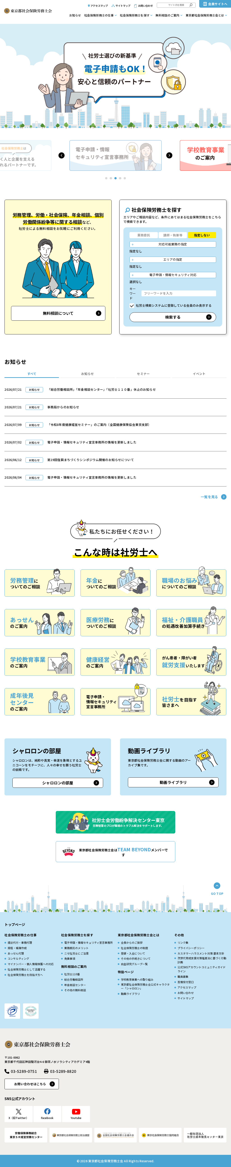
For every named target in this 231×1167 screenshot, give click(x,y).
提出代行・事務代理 (20, 942)
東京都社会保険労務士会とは (205, 15)
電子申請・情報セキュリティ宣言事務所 (88, 942)
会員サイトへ (217, 4)
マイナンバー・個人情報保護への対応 (31, 964)
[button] (61, 155)
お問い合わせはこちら (30, 1084)
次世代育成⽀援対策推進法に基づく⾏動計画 (202, 960)
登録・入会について (133, 953)
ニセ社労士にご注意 (76, 953)
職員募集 (183, 976)
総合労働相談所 (73, 979)
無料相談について (58, 313)
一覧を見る (209, 496)
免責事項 (69, 958)
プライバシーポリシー (191, 948)
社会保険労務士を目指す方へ (25, 975)
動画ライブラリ (173, 782)
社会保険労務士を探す (134, 15)
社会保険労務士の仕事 (99, 15)
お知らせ (75, 15)
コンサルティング (18, 958)
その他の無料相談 (75, 990)
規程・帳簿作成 (17, 948)
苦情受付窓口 (186, 982)
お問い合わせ (145, 5)
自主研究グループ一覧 (134, 964)
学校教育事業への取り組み (137, 979)
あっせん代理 (16, 953)
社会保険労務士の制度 (134, 948)
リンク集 (183, 942)
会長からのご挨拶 (132, 942)
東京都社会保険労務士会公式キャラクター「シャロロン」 (145, 986)
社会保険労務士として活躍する (27, 969)
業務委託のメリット (76, 948)
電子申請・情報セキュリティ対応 (172, 274)
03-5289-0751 (24, 1071)
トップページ (15, 924)
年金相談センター (75, 985)
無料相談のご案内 (167, 15)
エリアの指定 (172, 259)
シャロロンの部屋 (57, 783)
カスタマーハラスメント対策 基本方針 (201, 953)
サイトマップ (123, 5)
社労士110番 (72, 974)
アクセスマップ (99, 5)
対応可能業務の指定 (173, 244)
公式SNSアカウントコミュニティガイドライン (202, 969)
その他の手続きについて (136, 958)
